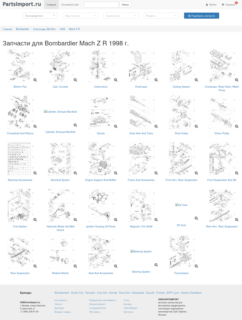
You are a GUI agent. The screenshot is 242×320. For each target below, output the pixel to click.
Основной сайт (70, 4)
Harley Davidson (191, 293)
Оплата (58, 303)
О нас (126, 300)
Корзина (231, 4)
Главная (51, 4)
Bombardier (22, 29)
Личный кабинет (97, 303)
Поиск (125, 4)
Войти (212, 4)
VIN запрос (94, 311)
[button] (40, 16)
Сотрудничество (97, 307)
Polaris (160, 293)
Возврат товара (63, 311)
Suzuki (150, 293)
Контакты (128, 311)
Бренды (128, 303)
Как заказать (61, 300)
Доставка (59, 307)
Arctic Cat (77, 293)
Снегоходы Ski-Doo (44, 29)
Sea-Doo (124, 293)
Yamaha (90, 293)
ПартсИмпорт (131, 307)
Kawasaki (138, 293)
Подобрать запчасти (203, 15)
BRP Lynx (173, 293)
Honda (113, 293)
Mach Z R (74, 29)
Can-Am (102, 293)
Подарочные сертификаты (102, 300)
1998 (62, 29)
